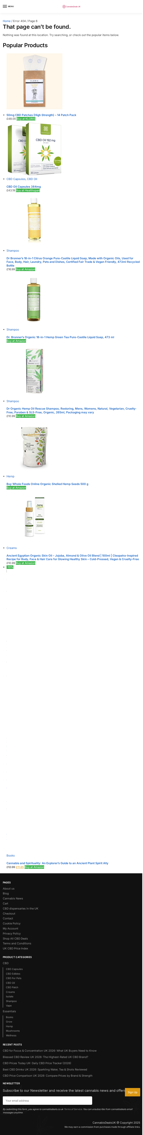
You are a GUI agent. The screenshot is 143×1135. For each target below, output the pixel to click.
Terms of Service (73, 1109)
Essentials (9, 1011)
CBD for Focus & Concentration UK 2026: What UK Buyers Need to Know (50, 1050)
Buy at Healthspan (28, 190)
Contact (8, 918)
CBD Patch (12, 987)
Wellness (11, 1035)
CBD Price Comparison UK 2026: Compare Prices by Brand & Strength (48, 1075)
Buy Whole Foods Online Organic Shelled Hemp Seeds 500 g (47, 484)
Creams (12, 548)
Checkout (9, 913)
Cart (5, 903)
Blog (6, 893)
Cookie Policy (11, 923)
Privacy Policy (12, 933)
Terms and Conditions (17, 943)
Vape (9, 1005)
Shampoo (13, 250)
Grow (9, 1021)
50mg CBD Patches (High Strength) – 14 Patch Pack (41, 115)
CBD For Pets (13, 978)
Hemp (10, 476)
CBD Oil (32, 179)
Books (11, 855)
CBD (6, 963)
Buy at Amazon (25, 269)
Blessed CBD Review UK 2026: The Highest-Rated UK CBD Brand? (45, 1057)
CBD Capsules (16, 179)
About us (9, 888)
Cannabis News (13, 898)
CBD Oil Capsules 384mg (24, 186)
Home (7, 21)
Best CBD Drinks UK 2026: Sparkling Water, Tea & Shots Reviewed (45, 1069)
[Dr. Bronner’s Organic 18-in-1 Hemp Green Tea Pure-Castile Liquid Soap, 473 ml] (73, 300)
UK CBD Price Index (15, 948)
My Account (10, 928)
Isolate (9, 996)
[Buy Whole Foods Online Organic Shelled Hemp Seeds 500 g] (73, 446)
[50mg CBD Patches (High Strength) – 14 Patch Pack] (73, 81)
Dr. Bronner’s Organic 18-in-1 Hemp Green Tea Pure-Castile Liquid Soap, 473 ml (60, 337)
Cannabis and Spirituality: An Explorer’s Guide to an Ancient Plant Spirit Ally (57, 863)
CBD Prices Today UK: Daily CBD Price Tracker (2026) (37, 1063)
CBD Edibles (13, 973)
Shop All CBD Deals (15, 938)
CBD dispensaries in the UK (20, 908)
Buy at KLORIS (26, 118)
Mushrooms (13, 1030)
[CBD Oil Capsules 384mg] (73, 149)
